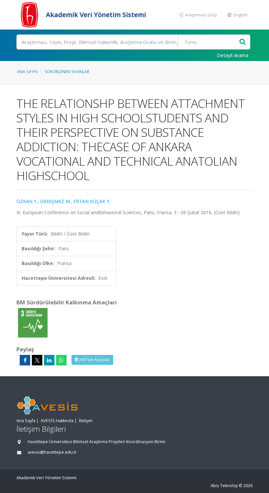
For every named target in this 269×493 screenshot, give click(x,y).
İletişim (86, 420)
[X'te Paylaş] (37, 360)
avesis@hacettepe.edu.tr (52, 452)
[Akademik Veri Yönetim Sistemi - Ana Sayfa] (30, 15)
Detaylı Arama (232, 55)
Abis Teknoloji (224, 485)
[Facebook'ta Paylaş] (25, 360)
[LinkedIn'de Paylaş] (49, 360)
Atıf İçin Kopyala (94, 359)
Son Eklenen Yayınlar (67, 71)
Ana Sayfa (27, 71)
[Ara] (242, 42)
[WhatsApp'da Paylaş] (61, 360)
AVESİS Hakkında (57, 420)
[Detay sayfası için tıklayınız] (32, 322)
